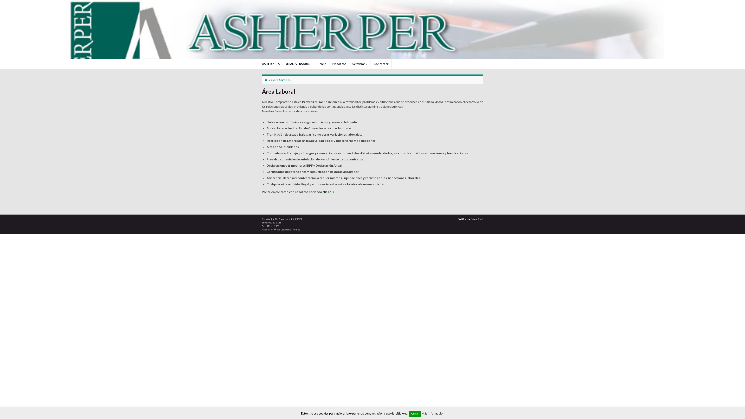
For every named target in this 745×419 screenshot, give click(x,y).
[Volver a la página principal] (372, 29)
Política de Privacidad (470, 219)
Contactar (381, 64)
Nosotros (339, 64)
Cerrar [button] (415, 413)
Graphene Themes (290, 229)
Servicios (359, 64)
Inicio (322, 64)
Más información (433, 413)
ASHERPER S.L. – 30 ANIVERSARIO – (287, 64)
